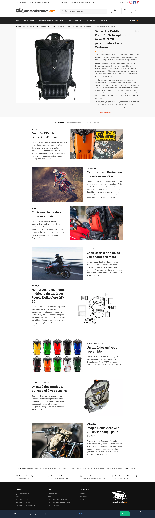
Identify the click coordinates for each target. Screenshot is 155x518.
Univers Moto (34, 26)
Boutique (25, 26)
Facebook (83, 494)
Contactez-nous (53, 505)
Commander (135, 13)
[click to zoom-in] (53, 66)
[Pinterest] (138, 2)
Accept (124, 514)
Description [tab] (59, 122)
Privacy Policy (78, 514)
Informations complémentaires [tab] (79, 122)
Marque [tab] (97, 122)
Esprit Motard (46, 469)
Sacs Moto (93, 469)
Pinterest (83, 500)
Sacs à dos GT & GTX (64, 469)
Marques (54, 469)
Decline (136, 514)
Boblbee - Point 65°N (34, 469)
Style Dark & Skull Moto (48, 26)
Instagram (83, 497)
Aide (124, 13)
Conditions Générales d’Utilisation (60, 500)
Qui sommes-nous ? (23, 494)
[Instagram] (130, 2)
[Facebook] (134, 2)
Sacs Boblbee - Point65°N (80, 469)
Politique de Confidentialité (25, 505)
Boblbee (134, 469)
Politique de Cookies (23, 502)
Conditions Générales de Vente (59, 502)
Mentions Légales (22, 500)
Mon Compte (115, 13)
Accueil (18, 26)
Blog (17, 497)
